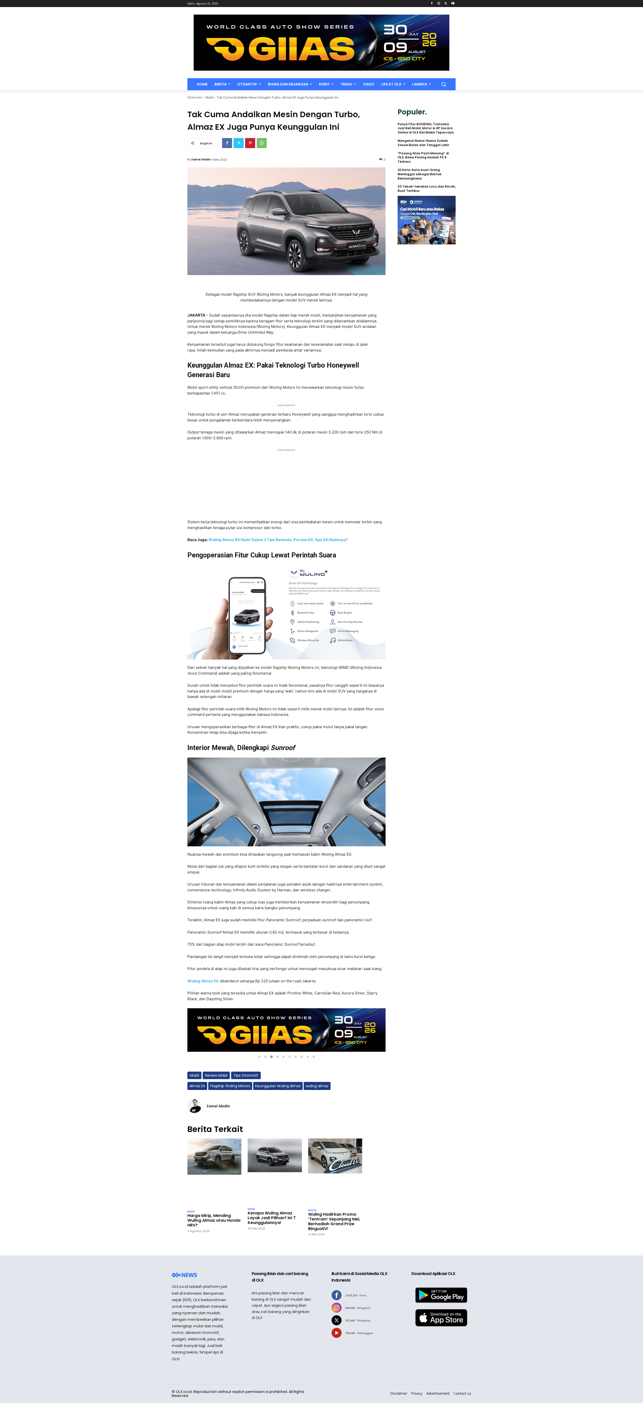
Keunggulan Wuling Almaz (278, 1085)
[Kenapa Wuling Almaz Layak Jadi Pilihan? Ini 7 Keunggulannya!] (275, 1171)
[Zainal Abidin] (194, 1106)
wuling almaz (317, 1085)
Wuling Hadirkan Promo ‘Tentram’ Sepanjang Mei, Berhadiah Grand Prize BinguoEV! (334, 1221)
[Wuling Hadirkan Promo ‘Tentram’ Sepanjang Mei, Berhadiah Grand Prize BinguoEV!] (335, 1172)
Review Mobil (216, 1075)
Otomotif (194, 97)
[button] (444, 84)
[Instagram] (439, 4)
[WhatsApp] (262, 143)
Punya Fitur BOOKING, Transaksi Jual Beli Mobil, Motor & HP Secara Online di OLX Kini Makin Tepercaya (426, 128)
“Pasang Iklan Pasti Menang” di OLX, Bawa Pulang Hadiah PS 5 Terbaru (423, 157)
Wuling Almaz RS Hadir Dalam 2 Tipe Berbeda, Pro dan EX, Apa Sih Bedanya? (278, 539)
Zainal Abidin (201, 159)
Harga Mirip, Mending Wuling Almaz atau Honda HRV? (213, 1220)
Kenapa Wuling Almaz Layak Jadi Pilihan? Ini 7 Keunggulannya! (272, 1218)
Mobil (209, 97)
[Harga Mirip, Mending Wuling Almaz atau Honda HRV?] (214, 1172)
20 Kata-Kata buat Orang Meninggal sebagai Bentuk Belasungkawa (419, 174)
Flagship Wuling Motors (230, 1085)
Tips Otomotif (246, 1075)
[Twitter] (446, 4)
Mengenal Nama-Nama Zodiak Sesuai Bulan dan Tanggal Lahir (423, 143)
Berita (312, 1210)
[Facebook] (432, 4)
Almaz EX (197, 1085)
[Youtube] (453, 4)
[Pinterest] (250, 143)
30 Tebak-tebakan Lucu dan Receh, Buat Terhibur (427, 189)
